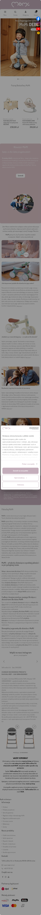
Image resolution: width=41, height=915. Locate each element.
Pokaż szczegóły (28, 464)
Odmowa (20, 485)
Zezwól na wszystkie (20, 471)
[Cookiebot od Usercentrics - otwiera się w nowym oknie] (29, 428)
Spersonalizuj (19, 478)
